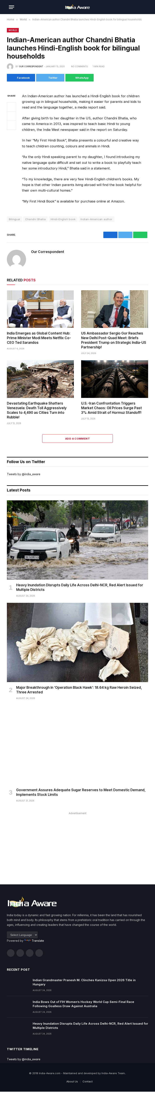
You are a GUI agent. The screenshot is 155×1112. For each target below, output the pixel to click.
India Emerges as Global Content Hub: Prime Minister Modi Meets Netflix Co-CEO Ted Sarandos (39, 338)
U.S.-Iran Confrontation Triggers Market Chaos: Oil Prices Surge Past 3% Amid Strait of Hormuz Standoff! (111, 408)
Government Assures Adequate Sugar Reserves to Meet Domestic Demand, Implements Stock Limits (81, 792)
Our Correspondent (31, 66)
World (12, 30)
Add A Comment (77, 438)
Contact (88, 1081)
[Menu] (11, 7)
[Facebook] (11, 107)
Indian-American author (96, 219)
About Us (72, 1081)
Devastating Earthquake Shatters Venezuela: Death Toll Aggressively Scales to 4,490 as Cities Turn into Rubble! (37, 410)
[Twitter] (11, 116)
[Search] (144, 7)
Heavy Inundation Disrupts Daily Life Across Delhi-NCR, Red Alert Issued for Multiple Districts (79, 587)
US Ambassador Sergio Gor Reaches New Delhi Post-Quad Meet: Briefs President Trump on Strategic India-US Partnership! (113, 340)
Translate (38, 940)
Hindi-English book (63, 219)
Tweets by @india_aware (23, 474)
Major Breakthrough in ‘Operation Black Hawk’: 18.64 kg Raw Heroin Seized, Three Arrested (79, 690)
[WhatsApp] (11, 125)
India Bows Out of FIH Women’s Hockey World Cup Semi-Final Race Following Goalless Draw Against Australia (83, 1004)
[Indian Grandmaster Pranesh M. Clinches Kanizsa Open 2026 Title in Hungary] (18, 985)
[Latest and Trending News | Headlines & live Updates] (77, 7)
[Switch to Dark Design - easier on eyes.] (138, 7)
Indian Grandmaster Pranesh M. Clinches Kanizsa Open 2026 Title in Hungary (84, 982)
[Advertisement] (77, 844)
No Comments (79, 66)
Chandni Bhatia (35, 219)
